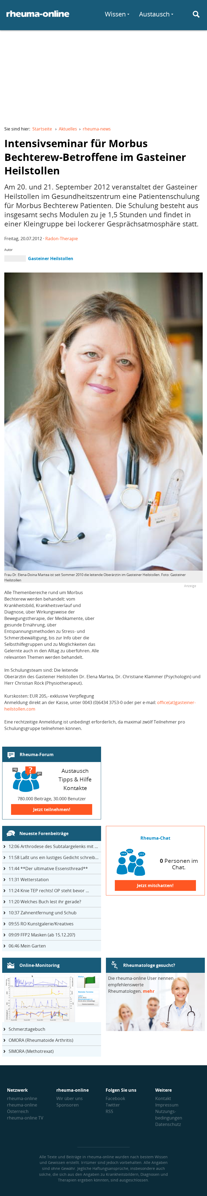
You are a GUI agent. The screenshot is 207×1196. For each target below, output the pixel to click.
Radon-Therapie (61, 239)
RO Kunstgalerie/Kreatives (41, 924)
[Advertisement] (103, 74)
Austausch (154, 13)
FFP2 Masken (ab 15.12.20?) (42, 935)
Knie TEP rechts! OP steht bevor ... (49, 891)
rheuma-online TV (25, 1118)
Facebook (115, 1098)
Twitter (113, 1105)
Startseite (42, 129)
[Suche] (196, 14)
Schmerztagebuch (27, 1029)
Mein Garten (27, 946)
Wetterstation (29, 880)
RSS (109, 1111)
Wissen (115, 13)
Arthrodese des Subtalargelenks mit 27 (54, 846)
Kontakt (163, 1098)
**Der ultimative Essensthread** (48, 868)
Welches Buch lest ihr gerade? (45, 902)
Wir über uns (69, 1098)
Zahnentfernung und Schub (43, 913)
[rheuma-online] (37, 17)
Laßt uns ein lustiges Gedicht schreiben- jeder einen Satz (55, 857)
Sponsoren (67, 1105)
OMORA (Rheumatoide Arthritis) (41, 1040)
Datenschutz (168, 1124)
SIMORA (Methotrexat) (31, 1051)
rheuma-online (22, 1098)
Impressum (166, 1105)
